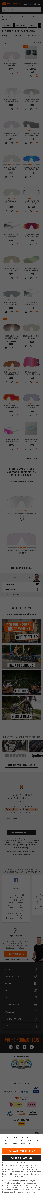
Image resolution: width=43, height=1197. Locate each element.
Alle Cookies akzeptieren (19, 1150)
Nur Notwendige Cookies (21, 1157)
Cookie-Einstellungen (21, 1143)
